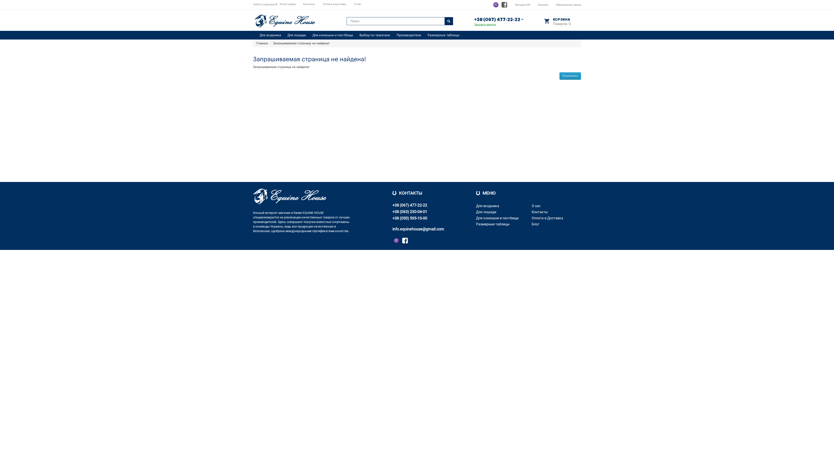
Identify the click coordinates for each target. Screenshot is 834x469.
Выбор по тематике (374, 35)
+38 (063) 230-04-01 (409, 211)
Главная (262, 43)
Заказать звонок (485, 24)
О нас (357, 4)
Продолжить (570, 75)
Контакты (309, 4)
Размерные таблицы (444, 35)
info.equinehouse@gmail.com (418, 229)
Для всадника (270, 35)
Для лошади (297, 35)
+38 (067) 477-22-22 (409, 205)
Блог (535, 224)
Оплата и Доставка (547, 218)
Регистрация (288, 4)
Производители (409, 35)
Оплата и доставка (334, 4)
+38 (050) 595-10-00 (409, 218)
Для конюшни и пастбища (333, 35)
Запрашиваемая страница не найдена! (301, 43)
